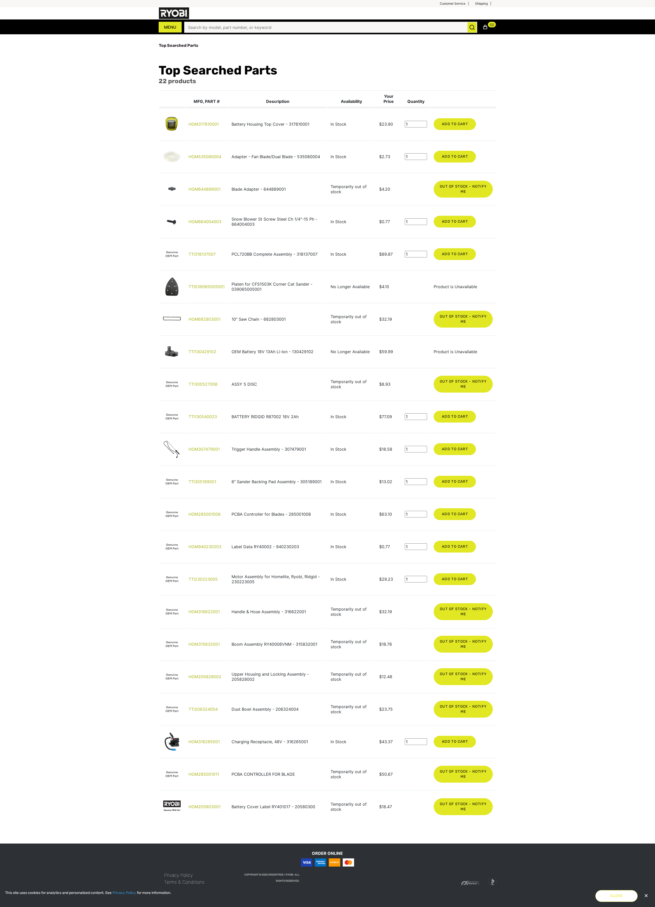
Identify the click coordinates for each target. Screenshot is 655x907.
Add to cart (455, 124)
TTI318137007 (202, 254)
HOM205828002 (205, 676)
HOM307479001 (204, 449)
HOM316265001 (204, 741)
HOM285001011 (204, 774)
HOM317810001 (204, 124)
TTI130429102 (202, 351)
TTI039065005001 (207, 286)
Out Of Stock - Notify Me (463, 189)
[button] (456, 3)
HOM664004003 (205, 221)
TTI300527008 (203, 384)
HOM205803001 (205, 806)
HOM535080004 (205, 156)
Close (616, 896)
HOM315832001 (204, 644)
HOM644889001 (205, 189)
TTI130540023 (203, 416)
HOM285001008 (205, 514)
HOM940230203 (205, 546)
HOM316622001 (204, 611)
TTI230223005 (203, 579)
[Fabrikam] (174, 13)
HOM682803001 (205, 319)
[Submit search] (472, 27)
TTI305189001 (202, 481)
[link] (178, 875)
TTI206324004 (203, 709)
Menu (170, 27)
